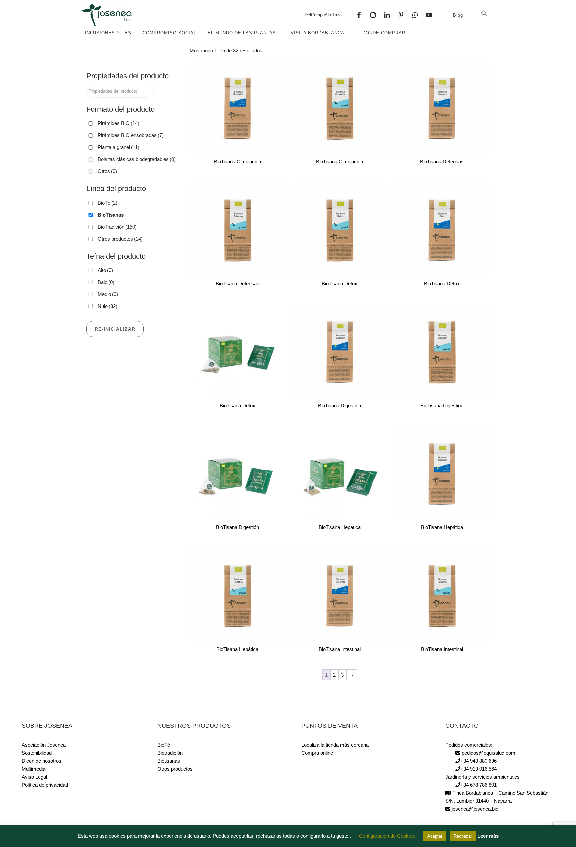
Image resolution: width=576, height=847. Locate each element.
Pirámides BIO (118, 123)
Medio (108, 294)
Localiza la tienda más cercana (335, 745)
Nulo (107, 306)
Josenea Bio (130, 15)
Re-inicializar (115, 329)
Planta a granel (118, 147)
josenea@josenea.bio (474, 809)
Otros (107, 171)
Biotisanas (168, 761)
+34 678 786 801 (478, 785)
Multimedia (33, 769)
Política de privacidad (45, 785)
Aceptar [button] (434, 836)
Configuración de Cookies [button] (387, 836)
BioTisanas (111, 215)
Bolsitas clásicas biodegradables (137, 159)
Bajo (106, 282)
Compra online (317, 753)
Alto (105, 270)
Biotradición (170, 753)
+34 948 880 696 (478, 761)
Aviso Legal (34, 777)
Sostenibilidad (37, 753)
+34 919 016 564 (478, 769)
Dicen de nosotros (41, 761)
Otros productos (120, 239)
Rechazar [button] (463, 836)
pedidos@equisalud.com (487, 753)
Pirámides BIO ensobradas (131, 135)
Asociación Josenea (44, 745)
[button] (484, 14)
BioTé (107, 203)
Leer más (488, 836)
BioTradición (117, 227)
